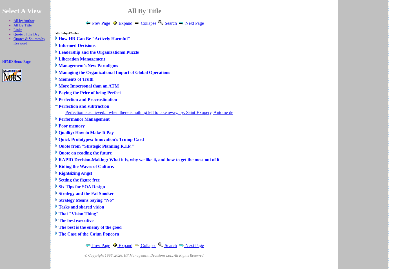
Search (170, 23)
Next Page (194, 23)
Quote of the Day (26, 34)
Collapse (148, 23)
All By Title (23, 25)
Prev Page (100, 23)
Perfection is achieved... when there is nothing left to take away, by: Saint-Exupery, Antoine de (149, 112)
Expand (124, 23)
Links (18, 30)
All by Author (24, 21)
